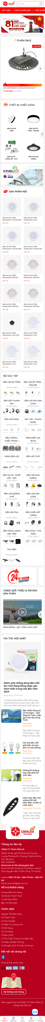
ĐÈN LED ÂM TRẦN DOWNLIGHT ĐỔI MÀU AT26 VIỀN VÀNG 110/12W (32, 305)
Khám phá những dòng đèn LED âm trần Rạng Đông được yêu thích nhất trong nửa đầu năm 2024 (22, 687)
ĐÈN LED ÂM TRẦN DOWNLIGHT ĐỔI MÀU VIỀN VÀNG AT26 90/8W (11, 305)
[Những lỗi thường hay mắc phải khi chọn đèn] (11, 775)
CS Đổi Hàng (7, 928)
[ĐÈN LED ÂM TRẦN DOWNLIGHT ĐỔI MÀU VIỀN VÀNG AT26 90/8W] (11, 293)
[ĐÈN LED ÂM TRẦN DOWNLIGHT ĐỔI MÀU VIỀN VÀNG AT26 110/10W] (33, 264)
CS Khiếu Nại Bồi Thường (12, 942)
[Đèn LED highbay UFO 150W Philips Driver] (22, 63)
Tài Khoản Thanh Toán (11, 896)
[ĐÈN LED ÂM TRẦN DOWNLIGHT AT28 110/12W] (11, 206)
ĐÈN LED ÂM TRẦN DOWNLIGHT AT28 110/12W (11, 219)
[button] (21, 30)
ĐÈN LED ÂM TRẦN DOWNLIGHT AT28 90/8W (33, 248)
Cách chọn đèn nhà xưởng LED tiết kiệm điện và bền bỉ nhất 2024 (32, 801)
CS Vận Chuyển (8, 921)
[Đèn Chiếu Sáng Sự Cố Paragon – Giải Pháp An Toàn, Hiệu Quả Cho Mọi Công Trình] (11, 715)
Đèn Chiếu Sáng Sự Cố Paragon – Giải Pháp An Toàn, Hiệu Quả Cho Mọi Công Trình (32, 715)
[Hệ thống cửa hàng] (22, 831)
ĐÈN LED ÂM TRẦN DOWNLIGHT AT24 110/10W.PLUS (9, 363)
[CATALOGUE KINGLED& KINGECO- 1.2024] (22, 174)
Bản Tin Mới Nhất (9, 903)
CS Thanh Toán (8, 917)
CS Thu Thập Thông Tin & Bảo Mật (17, 938)
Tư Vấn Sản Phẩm (9, 899)
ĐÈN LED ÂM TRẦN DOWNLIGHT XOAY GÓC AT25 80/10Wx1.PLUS (10, 334)
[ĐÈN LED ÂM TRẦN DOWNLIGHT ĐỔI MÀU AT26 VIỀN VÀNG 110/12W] (33, 293)
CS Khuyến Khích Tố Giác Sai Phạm (17, 945)
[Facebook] (3, 957)
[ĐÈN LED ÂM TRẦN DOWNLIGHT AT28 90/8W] (33, 235)
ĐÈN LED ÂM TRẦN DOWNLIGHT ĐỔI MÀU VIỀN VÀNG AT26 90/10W (11, 276)
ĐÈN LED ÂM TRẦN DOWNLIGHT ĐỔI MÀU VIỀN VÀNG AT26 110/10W (32, 276)
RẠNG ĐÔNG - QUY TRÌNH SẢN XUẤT (20, 627)
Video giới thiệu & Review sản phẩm (20, 592)
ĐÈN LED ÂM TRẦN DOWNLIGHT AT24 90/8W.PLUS (30, 363)
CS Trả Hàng (7, 931)
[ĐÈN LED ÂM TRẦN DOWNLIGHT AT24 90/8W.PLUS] (33, 350)
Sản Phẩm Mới (17, 191)
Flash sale (23, 40)
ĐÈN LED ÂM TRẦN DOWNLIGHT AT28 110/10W (30, 219)
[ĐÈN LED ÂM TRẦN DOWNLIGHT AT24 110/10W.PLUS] (11, 350)
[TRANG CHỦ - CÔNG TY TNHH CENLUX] (9, 4)
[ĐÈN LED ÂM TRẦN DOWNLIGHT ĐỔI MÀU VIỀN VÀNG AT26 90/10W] (11, 264)
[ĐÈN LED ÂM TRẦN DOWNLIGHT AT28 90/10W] (11, 235)
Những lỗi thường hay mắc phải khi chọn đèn (31, 772)
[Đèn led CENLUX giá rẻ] (18, 576)
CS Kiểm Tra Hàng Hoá (12, 924)
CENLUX (27, 1005)
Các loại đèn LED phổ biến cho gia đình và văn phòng (31, 745)
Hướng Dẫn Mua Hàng (11, 892)
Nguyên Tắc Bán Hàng (11, 914)
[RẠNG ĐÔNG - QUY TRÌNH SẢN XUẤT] (22, 612)
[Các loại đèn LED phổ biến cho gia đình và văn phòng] (11, 747)
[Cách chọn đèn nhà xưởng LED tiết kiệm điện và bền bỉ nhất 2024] (11, 806)
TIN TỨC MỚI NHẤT (14, 638)
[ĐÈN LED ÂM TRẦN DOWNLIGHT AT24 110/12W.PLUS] (33, 322)
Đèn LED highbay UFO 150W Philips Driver (19, 88)
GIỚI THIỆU (6, 10)
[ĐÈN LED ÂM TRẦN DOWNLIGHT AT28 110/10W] (33, 206)
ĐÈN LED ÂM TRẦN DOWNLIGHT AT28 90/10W (11, 248)
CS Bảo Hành (7, 935)
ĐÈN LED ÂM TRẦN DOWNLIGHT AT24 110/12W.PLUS (30, 334)
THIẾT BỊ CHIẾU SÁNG (22, 10)
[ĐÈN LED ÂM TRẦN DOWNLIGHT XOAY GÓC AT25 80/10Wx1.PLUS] (11, 322)
